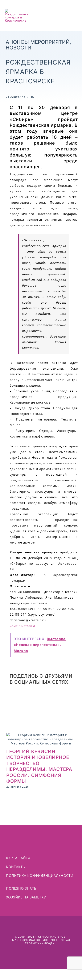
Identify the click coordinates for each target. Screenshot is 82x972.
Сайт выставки (22, 626)
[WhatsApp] (32, 697)
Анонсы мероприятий (38, 42)
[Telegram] (51, 697)
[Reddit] (14, 697)
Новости (18, 48)
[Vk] (14, 709)
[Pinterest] (69, 697)
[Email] (48, 709)
